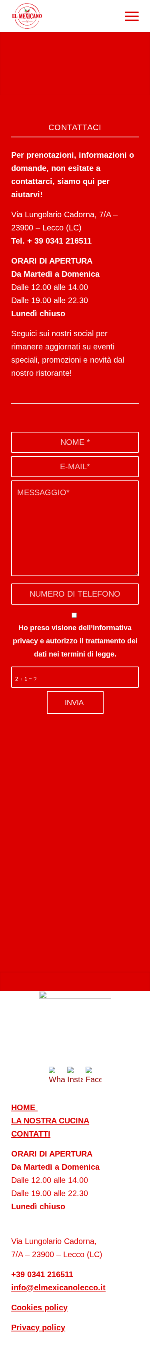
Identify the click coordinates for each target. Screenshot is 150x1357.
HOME (24, 1107)
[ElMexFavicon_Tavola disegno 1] (75, 1027)
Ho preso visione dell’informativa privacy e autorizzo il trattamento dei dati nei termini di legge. (75, 640)
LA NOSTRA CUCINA (50, 1120)
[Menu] (128, 16)
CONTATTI (30, 1133)
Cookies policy (39, 1307)
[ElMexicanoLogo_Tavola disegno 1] (62, 16)
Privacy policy (38, 1327)
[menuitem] (128, 16)
